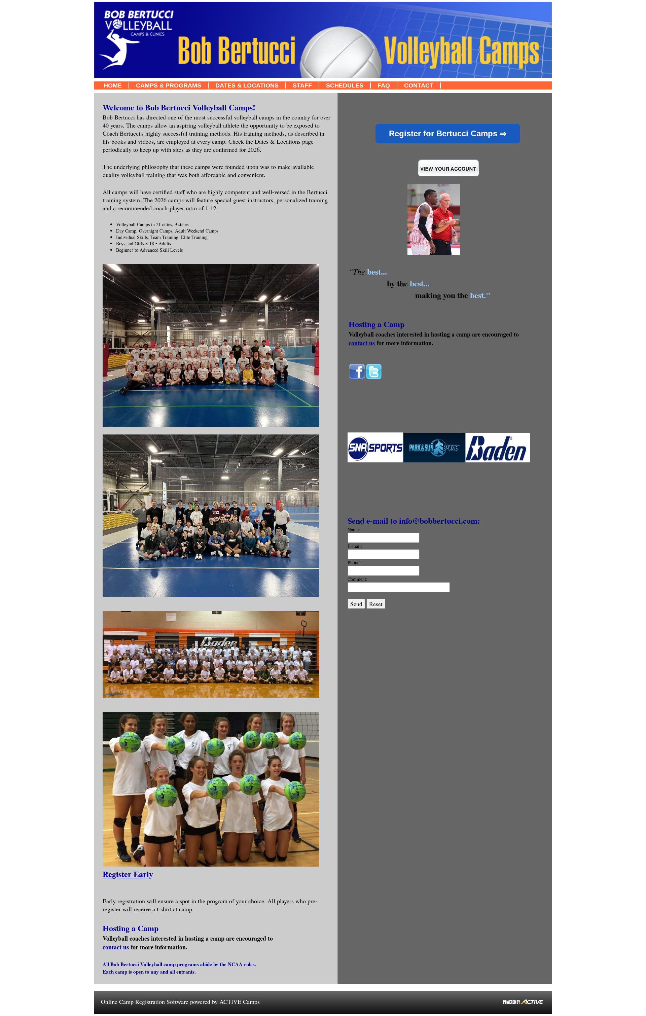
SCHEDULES (344, 85)
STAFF (302, 85)
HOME (113, 85)
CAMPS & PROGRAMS (168, 85)
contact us (116, 947)
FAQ (384, 85)
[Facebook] (357, 378)
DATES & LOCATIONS (247, 85)
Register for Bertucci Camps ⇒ (447, 133)
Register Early (128, 874)
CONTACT (418, 85)
